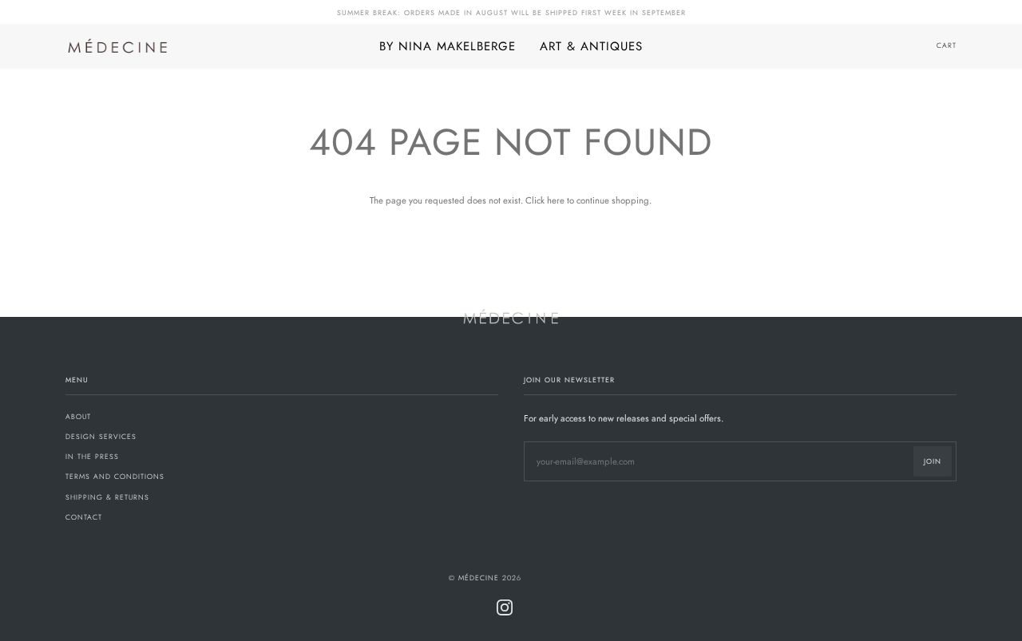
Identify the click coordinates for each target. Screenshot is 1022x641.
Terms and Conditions (114, 476)
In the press (92, 456)
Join (932, 461)
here (555, 200)
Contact (83, 517)
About (78, 416)
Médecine (478, 577)
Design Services (101, 436)
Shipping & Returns (107, 497)
